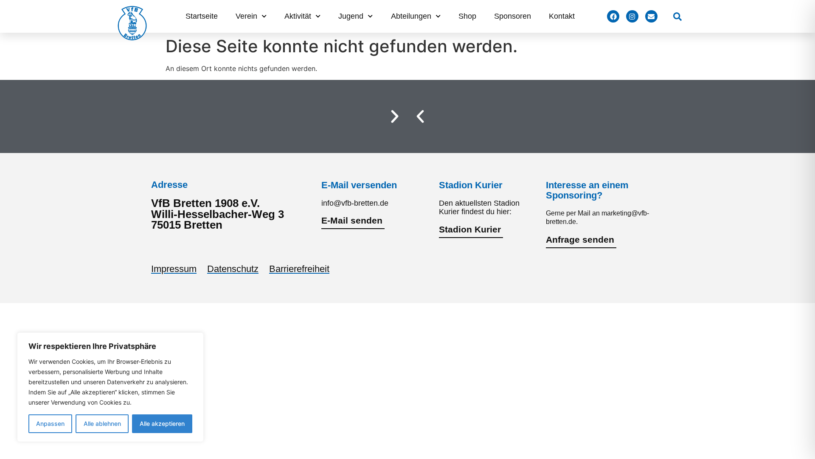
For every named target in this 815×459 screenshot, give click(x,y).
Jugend (350, 16)
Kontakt (562, 16)
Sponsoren (512, 16)
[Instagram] (632, 16)
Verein (246, 16)
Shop (467, 16)
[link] (677, 16)
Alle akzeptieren (162, 423)
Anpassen (50, 423)
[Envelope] (651, 16)
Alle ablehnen (102, 423)
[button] (420, 116)
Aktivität (297, 16)
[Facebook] (613, 16)
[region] (110, 387)
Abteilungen (411, 16)
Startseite (201, 16)
